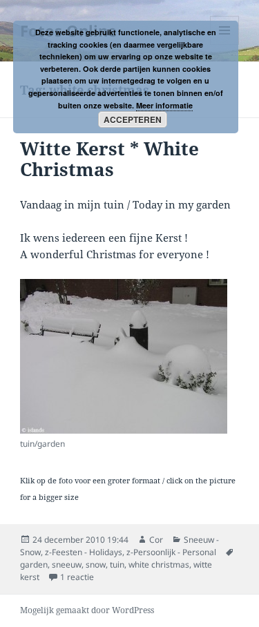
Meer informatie (164, 105)
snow (96, 564)
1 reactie (77, 577)
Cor (156, 540)
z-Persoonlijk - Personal (171, 552)
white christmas (158, 564)
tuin (117, 564)
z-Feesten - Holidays (83, 552)
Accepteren (133, 119)
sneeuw (66, 564)
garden (34, 564)
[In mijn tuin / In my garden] (123, 356)
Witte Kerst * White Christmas (109, 159)
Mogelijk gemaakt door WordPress (87, 610)
